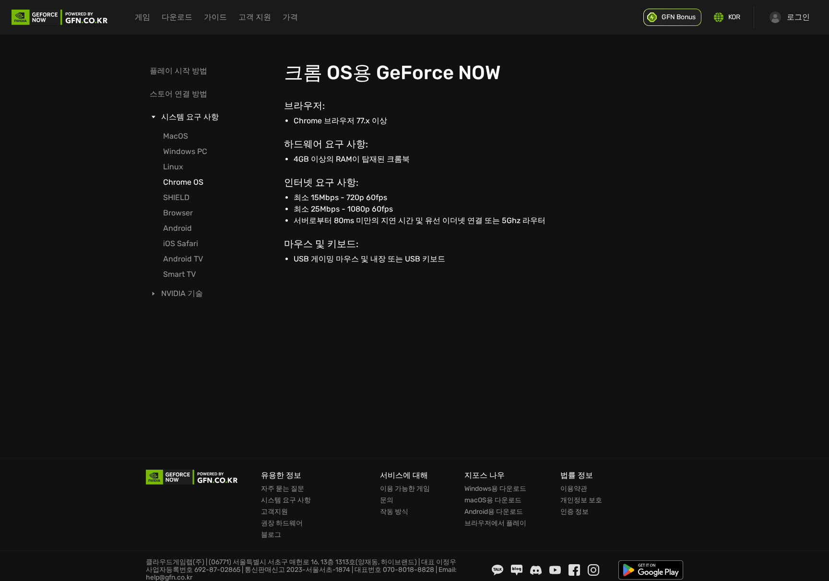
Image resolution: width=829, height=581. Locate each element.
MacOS (175, 136)
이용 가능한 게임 (405, 489)
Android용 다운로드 (493, 512)
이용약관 (573, 489)
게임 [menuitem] (142, 17)
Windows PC (185, 151)
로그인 (798, 17)
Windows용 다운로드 (495, 489)
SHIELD (176, 197)
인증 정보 (574, 512)
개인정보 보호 (581, 500)
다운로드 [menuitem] (177, 17)
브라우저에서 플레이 (495, 523)
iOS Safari (180, 243)
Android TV (183, 258)
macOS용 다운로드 (492, 500)
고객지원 (274, 512)
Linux (173, 166)
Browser (178, 212)
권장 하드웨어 (282, 523)
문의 (386, 500)
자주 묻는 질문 (282, 489)
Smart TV (179, 274)
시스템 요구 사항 (286, 500)
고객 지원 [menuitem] (254, 17)
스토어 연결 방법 (178, 93)
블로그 (271, 535)
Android (177, 228)
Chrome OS (183, 182)
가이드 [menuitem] (215, 17)
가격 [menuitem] (290, 17)
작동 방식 (394, 512)
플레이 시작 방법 (178, 70)
